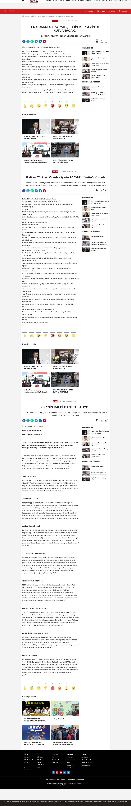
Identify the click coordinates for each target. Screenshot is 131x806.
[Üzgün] (73, 102)
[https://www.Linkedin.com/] (64, 772)
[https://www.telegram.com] (68, 772)
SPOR (39, 767)
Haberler (27, 16)
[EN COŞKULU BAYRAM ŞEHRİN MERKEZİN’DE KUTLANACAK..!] (41, 47)
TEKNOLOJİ (27, 770)
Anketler (84, 754)
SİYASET (26, 767)
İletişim (63, 779)
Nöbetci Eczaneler (87, 762)
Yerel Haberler (71, 757)
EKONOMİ (26, 757)
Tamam (72, 804)
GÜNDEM (33, 16)
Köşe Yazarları (56, 759)
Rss (47, 779)
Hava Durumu (86, 757)
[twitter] (28, 41)
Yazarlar (112, 11)
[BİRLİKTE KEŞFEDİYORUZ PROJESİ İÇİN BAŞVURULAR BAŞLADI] (36, 732)
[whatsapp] (32, 41)
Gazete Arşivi (70, 765)
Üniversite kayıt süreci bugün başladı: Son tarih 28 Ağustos (63, 743)
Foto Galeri (102, 11)
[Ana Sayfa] (23, 16)
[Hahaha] (59, 102)
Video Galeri (90, 11)
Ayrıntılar (66, 804)
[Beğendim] (24, 102)
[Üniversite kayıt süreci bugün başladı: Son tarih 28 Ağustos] (65, 732)
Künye (58, 779)
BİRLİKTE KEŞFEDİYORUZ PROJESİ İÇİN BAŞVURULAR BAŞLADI (34, 744)
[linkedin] (40, 41)
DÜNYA (26, 754)
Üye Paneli (123, 11)
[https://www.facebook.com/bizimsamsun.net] (53, 772)
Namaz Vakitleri (86, 765)
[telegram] (36, 41)
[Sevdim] (38, 102)
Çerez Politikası (71, 779)
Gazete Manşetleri (87, 759)
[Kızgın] (52, 102)
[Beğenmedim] (45, 102)
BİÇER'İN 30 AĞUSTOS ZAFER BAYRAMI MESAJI (34, 137)
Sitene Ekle (52, 779)
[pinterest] (44, 41)
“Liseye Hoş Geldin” (59, 719)
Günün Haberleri (71, 759)
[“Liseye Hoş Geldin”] (65, 708)
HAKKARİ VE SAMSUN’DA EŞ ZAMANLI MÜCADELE (63, 161)
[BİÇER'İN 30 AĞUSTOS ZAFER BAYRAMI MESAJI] (36, 126)
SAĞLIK (26, 762)
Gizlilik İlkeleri (80, 779)
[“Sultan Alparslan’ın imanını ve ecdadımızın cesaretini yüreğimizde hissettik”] (36, 149)
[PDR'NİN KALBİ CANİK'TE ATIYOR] (32, 426)
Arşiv (68, 762)
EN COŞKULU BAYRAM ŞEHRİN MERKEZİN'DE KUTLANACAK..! (55, 16)
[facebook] (23, 41)
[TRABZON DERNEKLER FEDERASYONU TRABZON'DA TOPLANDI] (36, 708)
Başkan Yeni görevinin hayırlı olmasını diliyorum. (62, 137)
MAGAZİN (40, 759)
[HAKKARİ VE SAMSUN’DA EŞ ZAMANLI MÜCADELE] (65, 149)
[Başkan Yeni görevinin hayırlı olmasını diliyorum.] (65, 126)
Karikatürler (70, 767)
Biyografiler (55, 762)
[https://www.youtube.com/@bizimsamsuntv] (61, 772)
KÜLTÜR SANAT (28, 759)
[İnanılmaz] (66, 102)
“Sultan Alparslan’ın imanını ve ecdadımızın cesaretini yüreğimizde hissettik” (35, 161)
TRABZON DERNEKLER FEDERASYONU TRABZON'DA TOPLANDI (34, 720)
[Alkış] (31, 102)
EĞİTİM (39, 754)
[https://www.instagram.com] (57, 772)
